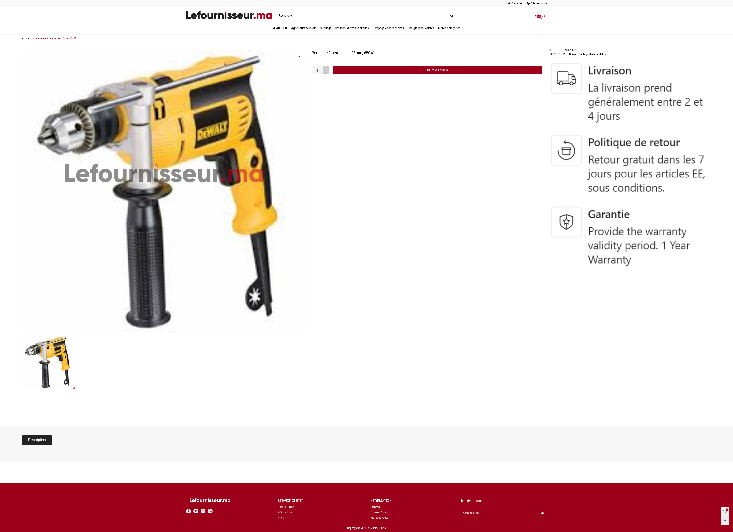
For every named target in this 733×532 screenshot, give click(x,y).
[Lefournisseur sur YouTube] (210, 511)
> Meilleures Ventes (378, 518)
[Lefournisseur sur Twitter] (195, 511)
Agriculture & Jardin (303, 28)
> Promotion (374, 507)
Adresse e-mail (471, 512)
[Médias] (299, 56)
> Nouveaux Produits (379, 512)
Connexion (516, 3)
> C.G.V (281, 518)
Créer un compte (538, 3)
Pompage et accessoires (388, 28)
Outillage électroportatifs (592, 54)
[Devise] (186, 1)
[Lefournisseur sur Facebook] (188, 511)
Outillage (325, 28)
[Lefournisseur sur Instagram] (203, 511)
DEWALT (573, 54)
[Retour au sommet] (725, 520)
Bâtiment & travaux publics (352, 28)
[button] (326, 72)
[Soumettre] (451, 15)
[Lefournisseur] (229, 15)
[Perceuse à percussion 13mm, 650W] (164, 192)
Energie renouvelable (421, 28)
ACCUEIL (281, 28)
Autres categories (449, 28)
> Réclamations (285, 512)
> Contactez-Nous (286, 507)
